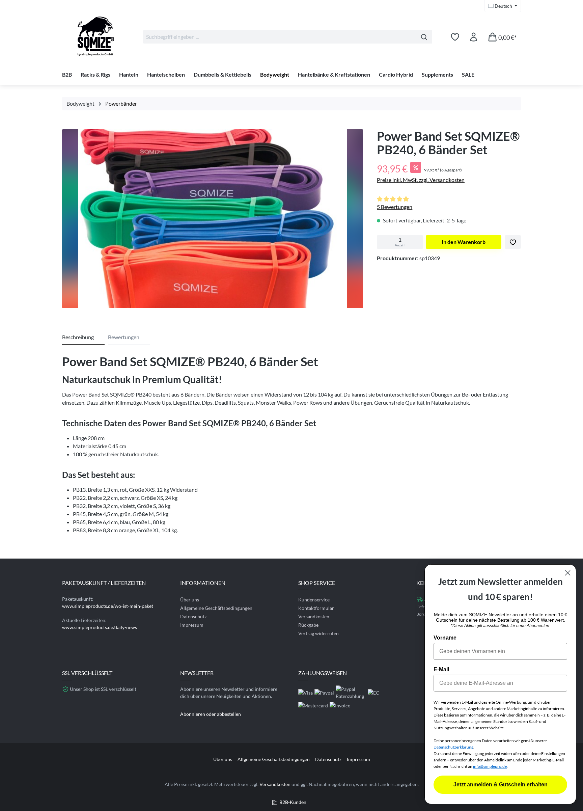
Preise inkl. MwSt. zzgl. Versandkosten (421, 180)
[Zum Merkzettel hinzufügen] (513, 242)
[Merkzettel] (455, 37)
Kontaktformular (316, 608)
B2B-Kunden (292, 802)
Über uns (189, 599)
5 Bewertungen (394, 207)
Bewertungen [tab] (123, 337)
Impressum (191, 625)
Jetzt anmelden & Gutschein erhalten (500, 784)
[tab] (83, 337)
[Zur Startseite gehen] (96, 35)
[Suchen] (424, 37)
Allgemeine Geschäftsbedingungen (216, 608)
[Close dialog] (568, 573)
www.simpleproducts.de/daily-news (99, 627)
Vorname (445, 638)
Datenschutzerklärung (453, 747)
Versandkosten (313, 616)
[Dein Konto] (473, 37)
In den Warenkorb (463, 242)
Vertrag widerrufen (318, 633)
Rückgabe (308, 625)
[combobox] (279, 37)
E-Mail (441, 669)
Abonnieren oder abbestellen (210, 714)
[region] (212, 220)
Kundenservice (314, 599)
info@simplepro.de (490, 766)
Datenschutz (193, 616)
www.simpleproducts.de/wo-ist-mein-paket (107, 606)
